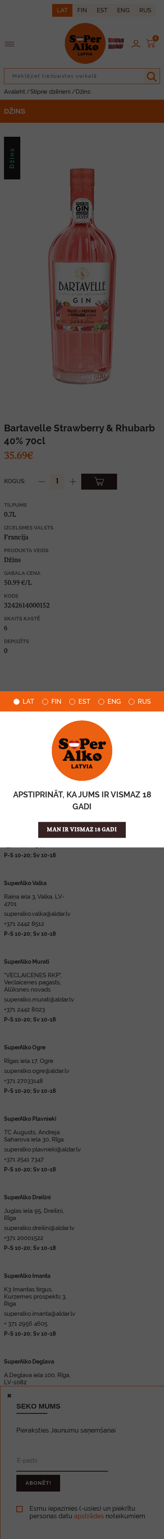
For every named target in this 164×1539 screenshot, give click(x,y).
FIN (56, 701)
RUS (144, 701)
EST (84, 701)
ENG (114, 701)
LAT (28, 701)
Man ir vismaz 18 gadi (82, 829)
